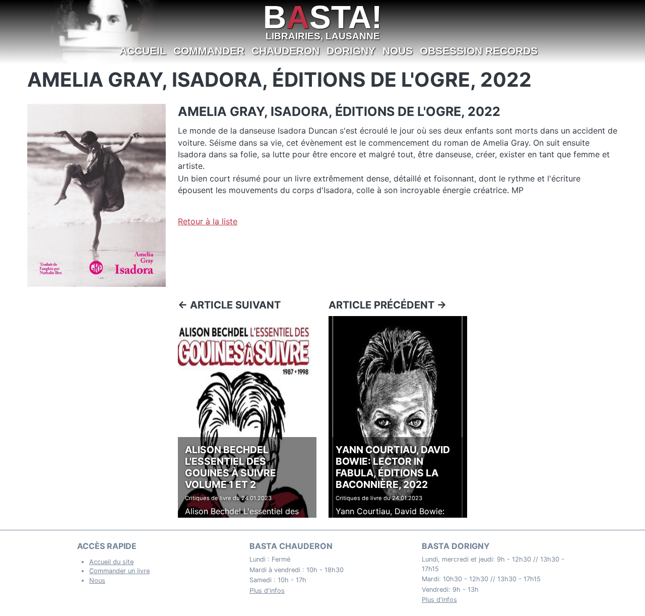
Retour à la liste (207, 221)
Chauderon (285, 50)
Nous (397, 50)
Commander (208, 50)
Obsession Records (479, 50)
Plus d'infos (267, 590)
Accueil (142, 50)
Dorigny (351, 50)
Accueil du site (111, 562)
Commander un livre (119, 571)
